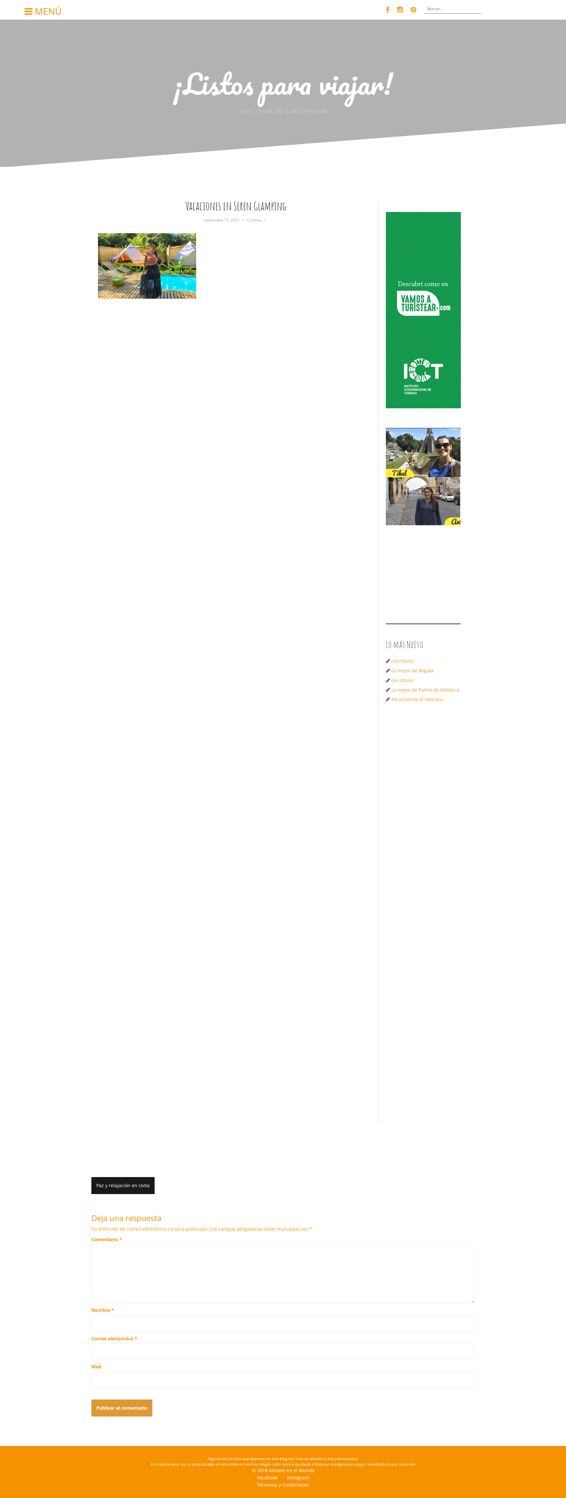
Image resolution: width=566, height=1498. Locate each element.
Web (96, 1367)
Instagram (298, 1477)
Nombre (102, 1310)
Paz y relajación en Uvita (123, 1185)
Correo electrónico (114, 1338)
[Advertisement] (425, 812)
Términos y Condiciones (283, 1485)
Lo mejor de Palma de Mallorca (425, 690)
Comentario (106, 1239)
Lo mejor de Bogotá (412, 670)
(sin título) (402, 661)
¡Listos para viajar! (283, 83)
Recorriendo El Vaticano (417, 699)
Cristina (254, 220)
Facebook (267, 1477)
